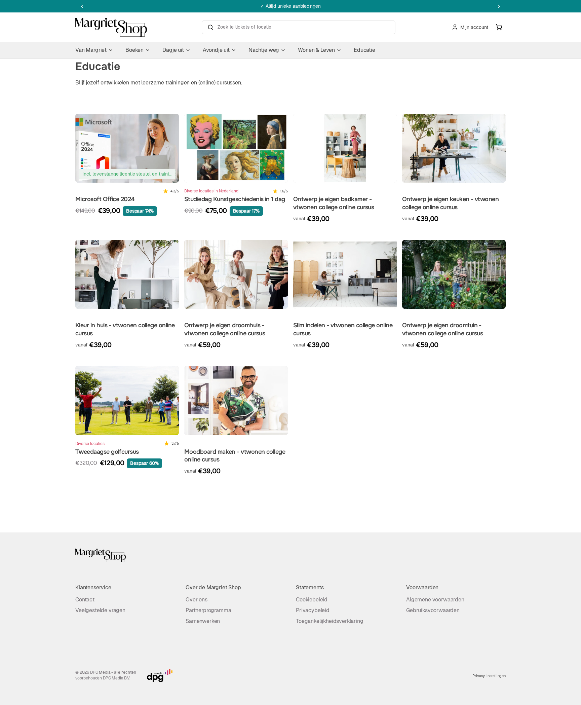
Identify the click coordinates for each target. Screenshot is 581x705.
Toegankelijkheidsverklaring (329, 621)
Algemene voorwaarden (435, 599)
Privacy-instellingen (489, 675)
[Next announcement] (499, 6)
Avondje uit (216, 49)
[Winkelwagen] (499, 27)
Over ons (196, 599)
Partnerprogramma (208, 610)
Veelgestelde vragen (100, 610)
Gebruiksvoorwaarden (433, 610)
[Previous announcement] (82, 6)
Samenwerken (203, 621)
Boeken (134, 49)
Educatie (364, 49)
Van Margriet (91, 49)
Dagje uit (173, 49)
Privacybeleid (313, 610)
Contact (84, 599)
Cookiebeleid (311, 599)
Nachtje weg (263, 49)
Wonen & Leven (316, 49)
